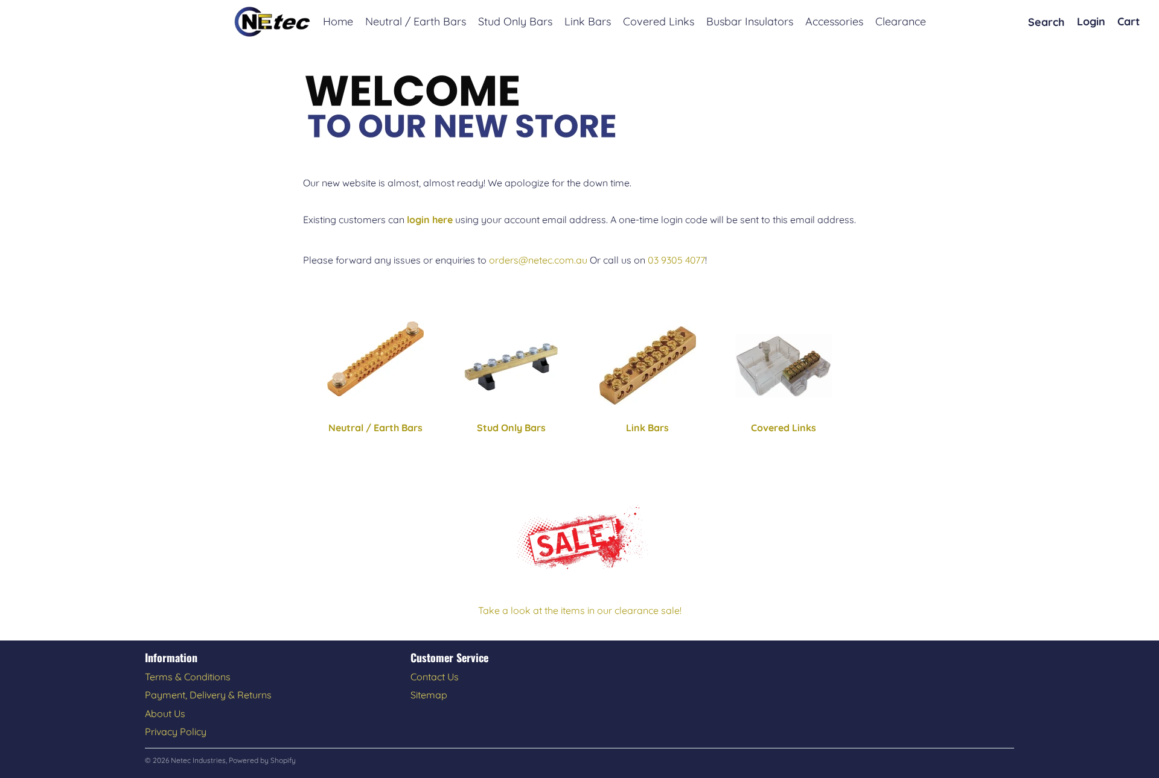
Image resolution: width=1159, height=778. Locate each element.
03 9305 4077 (676, 260)
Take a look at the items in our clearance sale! (580, 610)
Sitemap (428, 695)
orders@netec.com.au (538, 260)
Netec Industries (198, 760)
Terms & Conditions (188, 677)
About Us (165, 713)
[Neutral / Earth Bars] (375, 358)
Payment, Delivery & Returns (208, 695)
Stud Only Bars (511, 428)
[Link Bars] (647, 365)
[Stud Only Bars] (512, 366)
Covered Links (783, 428)
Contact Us (434, 677)
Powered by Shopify (262, 760)
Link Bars (647, 428)
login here (430, 219)
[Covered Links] (784, 365)
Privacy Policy (175, 732)
